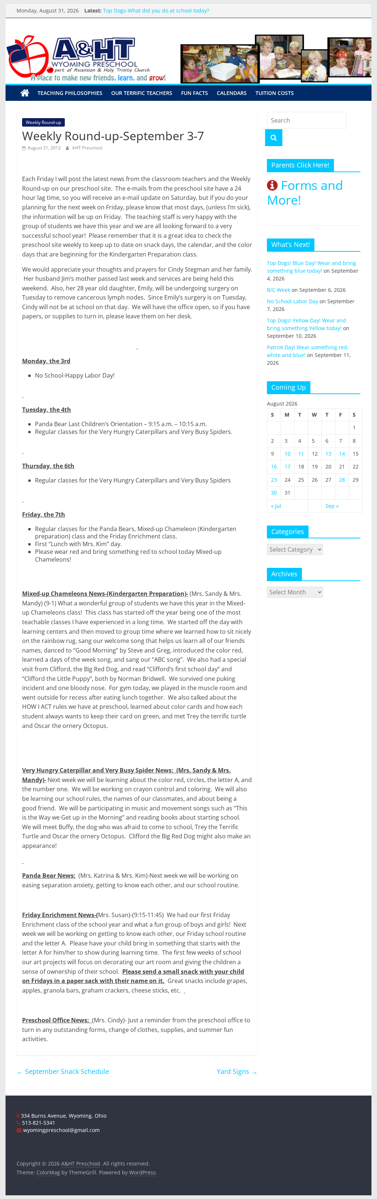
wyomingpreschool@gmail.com (61, 1130)
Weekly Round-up (43, 122)
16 (274, 466)
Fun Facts (194, 92)
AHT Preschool (87, 148)
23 (274, 479)
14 (342, 453)
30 (274, 492)
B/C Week (278, 289)
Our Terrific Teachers (141, 92)
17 (287, 466)
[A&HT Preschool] (25, 93)
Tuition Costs (275, 92)
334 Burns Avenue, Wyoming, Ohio (63, 1115)
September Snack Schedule (63, 1071)
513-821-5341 (38, 1122)
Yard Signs (237, 1071)
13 (328, 453)
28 (342, 479)
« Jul (276, 505)
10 (287, 453)
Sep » (332, 505)
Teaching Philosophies (70, 92)
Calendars (232, 92)
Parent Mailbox (121, 8)
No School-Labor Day (292, 301)
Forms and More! (305, 193)
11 (301, 453)
